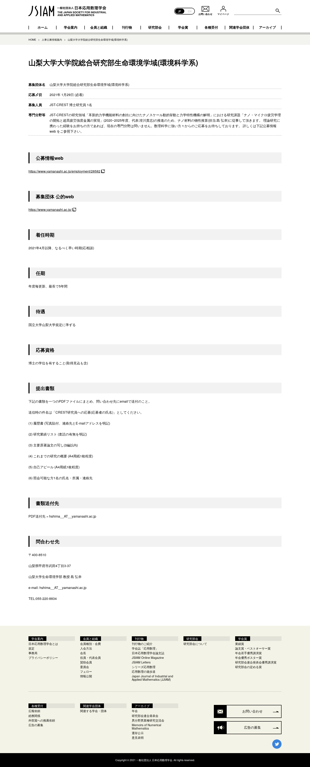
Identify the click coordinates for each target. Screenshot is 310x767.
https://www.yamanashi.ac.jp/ (50, 209)
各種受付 (211, 27)
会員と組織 (98, 27)
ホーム (43, 27)
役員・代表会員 (90, 657)
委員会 (84, 667)
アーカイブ (267, 27)
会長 (83, 653)
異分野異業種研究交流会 (148, 720)
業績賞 (239, 644)
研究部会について (195, 644)
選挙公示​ (138, 733)
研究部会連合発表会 (145, 716)
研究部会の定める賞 (248, 667)
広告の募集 (35, 725)
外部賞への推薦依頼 (41, 720)
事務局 (32, 653)
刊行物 (127, 27)
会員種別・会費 (90, 644)
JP (179, 11)
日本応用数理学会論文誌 (148, 653)
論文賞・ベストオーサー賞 (253, 648)
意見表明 (138, 737)
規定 (31, 648)
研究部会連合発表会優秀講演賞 (255, 662)
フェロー (86, 671)
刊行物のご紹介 (142, 644)
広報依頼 (34, 711)
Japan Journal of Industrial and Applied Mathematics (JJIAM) (152, 678)
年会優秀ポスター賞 (248, 657)
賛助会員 (86, 662)
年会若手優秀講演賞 (248, 653)
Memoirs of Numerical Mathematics (146, 726)
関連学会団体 (239, 27)
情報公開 (86, 676)
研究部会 (155, 27)
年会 (135, 711)
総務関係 (34, 716)
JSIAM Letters (141, 662)
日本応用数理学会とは (43, 644)
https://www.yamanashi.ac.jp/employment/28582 (64, 171)
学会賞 (183, 27)
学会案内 (70, 27)
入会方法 (86, 648)
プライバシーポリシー (43, 657)
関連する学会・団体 (93, 711)
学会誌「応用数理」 (145, 648)
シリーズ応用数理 (143, 667)
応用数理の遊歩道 (143, 671)
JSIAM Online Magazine (148, 657)
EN (189, 11)
